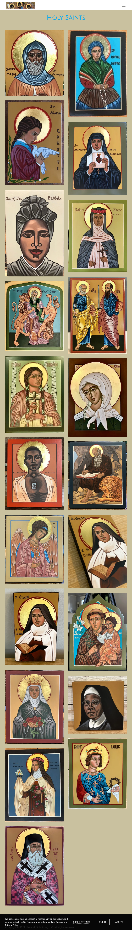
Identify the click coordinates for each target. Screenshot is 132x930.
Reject (102, 922)
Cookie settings (81, 922)
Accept (119, 922)
